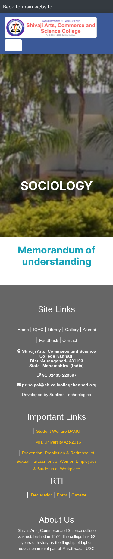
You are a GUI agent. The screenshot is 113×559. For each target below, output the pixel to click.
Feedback (48, 340)
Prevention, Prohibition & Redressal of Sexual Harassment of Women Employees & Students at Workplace (56, 460)
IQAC (38, 329)
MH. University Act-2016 (58, 442)
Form (62, 495)
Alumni (89, 329)
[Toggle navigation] (13, 45)
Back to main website (27, 7)
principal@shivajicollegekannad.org (59, 384)
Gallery (72, 329)
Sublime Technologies (70, 394)
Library (54, 329)
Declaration (41, 495)
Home (23, 329)
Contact (69, 340)
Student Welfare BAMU (58, 431)
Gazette (78, 495)
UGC (90, 548)
